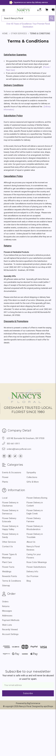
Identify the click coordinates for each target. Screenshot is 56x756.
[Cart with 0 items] (46, 10)
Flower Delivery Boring (37, 498)
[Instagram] (4, 456)
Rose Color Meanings (37, 562)
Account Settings (10, 634)
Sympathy (31, 472)
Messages (7, 611)
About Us (31, 542)
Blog (29, 581)
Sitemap (6, 585)
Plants (5, 482)
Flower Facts (8, 567)
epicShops (48, 706)
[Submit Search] (52, 18)
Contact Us (7, 546)
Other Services (9, 542)
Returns (5, 606)
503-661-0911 (13, 443)
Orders (5, 601)
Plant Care (7, 562)
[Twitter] (15, 456)
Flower (5, 477)
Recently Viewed (10, 629)
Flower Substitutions (36, 567)
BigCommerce (33, 703)
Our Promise (32, 576)
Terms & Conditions (11, 581)
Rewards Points (9, 576)
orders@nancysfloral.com (19, 449)
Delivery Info (32, 571)
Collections (32, 477)
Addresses (7, 615)
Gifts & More (33, 482)
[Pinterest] (21, 456)
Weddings (6, 571)
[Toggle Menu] (3, 10)
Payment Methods (10, 620)
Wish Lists (7, 625)
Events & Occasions (11, 472)
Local (4, 498)
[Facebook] (10, 456)
